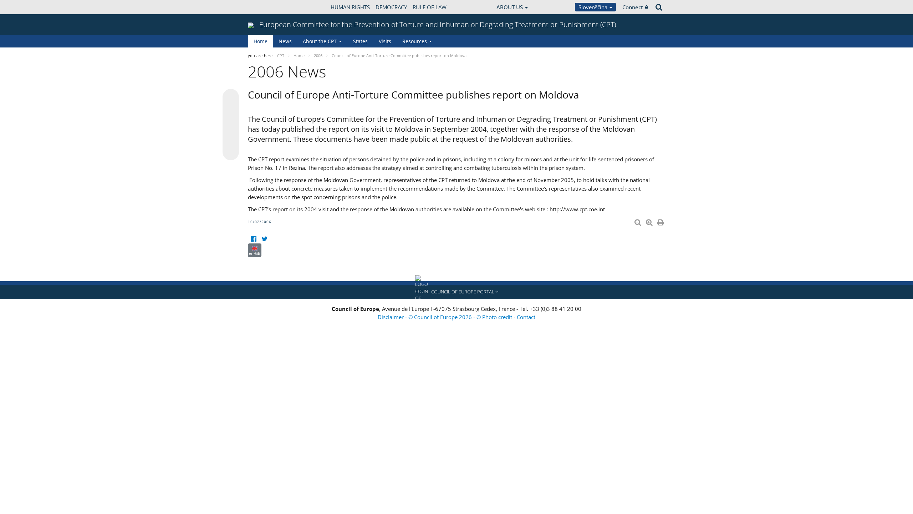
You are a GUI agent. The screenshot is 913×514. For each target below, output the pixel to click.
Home (260, 41)
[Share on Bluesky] (230, 97)
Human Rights (350, 7)
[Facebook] (253, 239)
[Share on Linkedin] (230, 138)
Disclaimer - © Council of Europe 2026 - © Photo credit (446, 317)
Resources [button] (414, 41)
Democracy (391, 7)
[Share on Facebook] (230, 125)
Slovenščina (593, 7)
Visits (385, 41)
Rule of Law (430, 7)
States (360, 41)
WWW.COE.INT (266, 7)
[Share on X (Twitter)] (230, 111)
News (285, 41)
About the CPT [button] (320, 41)
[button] (456, 292)
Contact (526, 317)
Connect (632, 7)
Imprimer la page (661, 221)
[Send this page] (230, 152)
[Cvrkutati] (264, 239)
